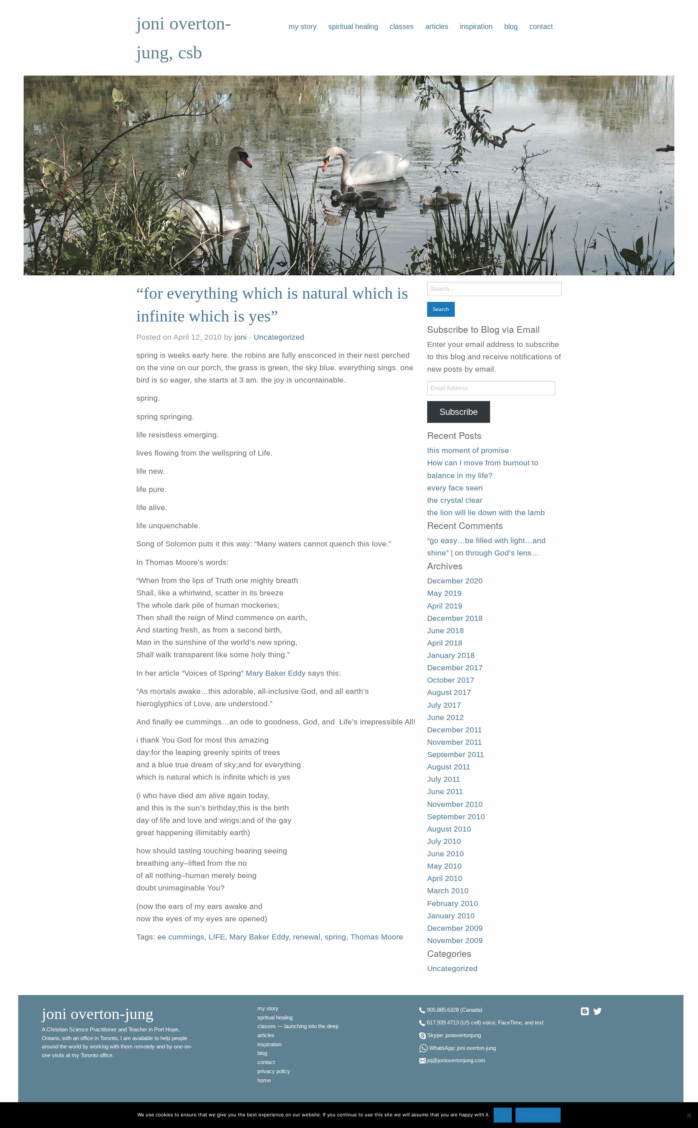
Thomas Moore (376, 937)
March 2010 (448, 890)
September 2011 (455, 754)
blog (511, 27)
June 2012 (445, 717)
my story (303, 27)
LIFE (217, 937)
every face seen (455, 488)
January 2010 (451, 915)
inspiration (476, 27)
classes (402, 27)
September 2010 (456, 816)
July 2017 (444, 705)
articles (436, 27)
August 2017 (449, 692)
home (264, 1080)
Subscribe (459, 412)
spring (335, 937)
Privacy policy (538, 1115)
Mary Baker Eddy (276, 673)
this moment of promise (468, 450)
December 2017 (455, 667)
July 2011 (443, 779)
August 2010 (449, 829)
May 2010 (444, 866)
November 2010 (455, 804)
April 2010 (444, 878)
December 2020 (455, 581)
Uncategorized (279, 337)
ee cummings (180, 937)
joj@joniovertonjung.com (456, 1061)
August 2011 (448, 767)
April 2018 (444, 643)
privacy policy (273, 1071)
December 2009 (455, 928)
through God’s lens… (502, 553)
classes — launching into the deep (297, 1026)
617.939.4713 (443, 1023)
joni (240, 337)
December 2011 (454, 729)
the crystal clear (454, 500)
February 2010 (452, 903)
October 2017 (450, 680)
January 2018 (451, 655)
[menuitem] (302, 26)
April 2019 (444, 606)
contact (541, 27)
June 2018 (445, 630)
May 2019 (444, 593)
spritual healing (275, 1017)
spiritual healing (353, 27)
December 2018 (455, 618)
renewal (306, 937)
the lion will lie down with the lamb (486, 512)
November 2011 (454, 742)
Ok (503, 1115)
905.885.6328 (443, 1010)
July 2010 (444, 841)
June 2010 (445, 853)
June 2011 (445, 791)
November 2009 (455, 940)
